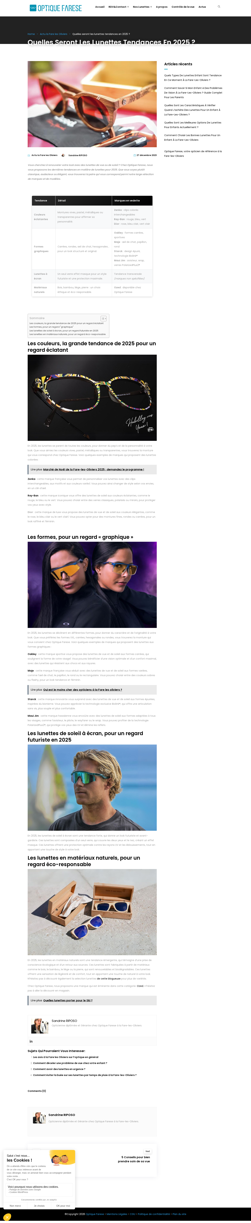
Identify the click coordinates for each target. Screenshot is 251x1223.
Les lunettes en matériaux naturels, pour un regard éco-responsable (68, 334)
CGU (132, 1214)
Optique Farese (95, 1214)
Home (31, 34)
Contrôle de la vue (183, 7)
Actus (202, 7)
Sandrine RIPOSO (61, 1115)
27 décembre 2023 (147, 155)
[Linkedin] (31, 1041)
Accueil (99, 7)
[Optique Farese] (55, 8)
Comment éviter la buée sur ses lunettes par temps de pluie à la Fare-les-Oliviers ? (85, 1075)
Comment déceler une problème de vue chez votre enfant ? (70, 1063)
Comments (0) (37, 1091)
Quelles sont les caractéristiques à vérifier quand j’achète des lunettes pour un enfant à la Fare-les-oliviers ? (192, 110)
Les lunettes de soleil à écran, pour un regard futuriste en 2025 (64, 330)
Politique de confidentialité (154, 1214)
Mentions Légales (117, 1214)
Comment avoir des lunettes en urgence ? (59, 1069)
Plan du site (179, 1214)
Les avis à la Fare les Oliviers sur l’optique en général (65, 1057)
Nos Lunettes (141, 7)
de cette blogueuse (109, 978)
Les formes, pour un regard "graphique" (52, 326)
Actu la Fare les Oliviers (53, 34)
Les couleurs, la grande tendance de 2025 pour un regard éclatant (66, 323)
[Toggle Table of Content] (102, 318)
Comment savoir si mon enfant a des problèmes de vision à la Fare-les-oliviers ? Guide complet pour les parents (193, 92)
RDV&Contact (117, 7)
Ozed (140, 986)
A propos (162, 7)
